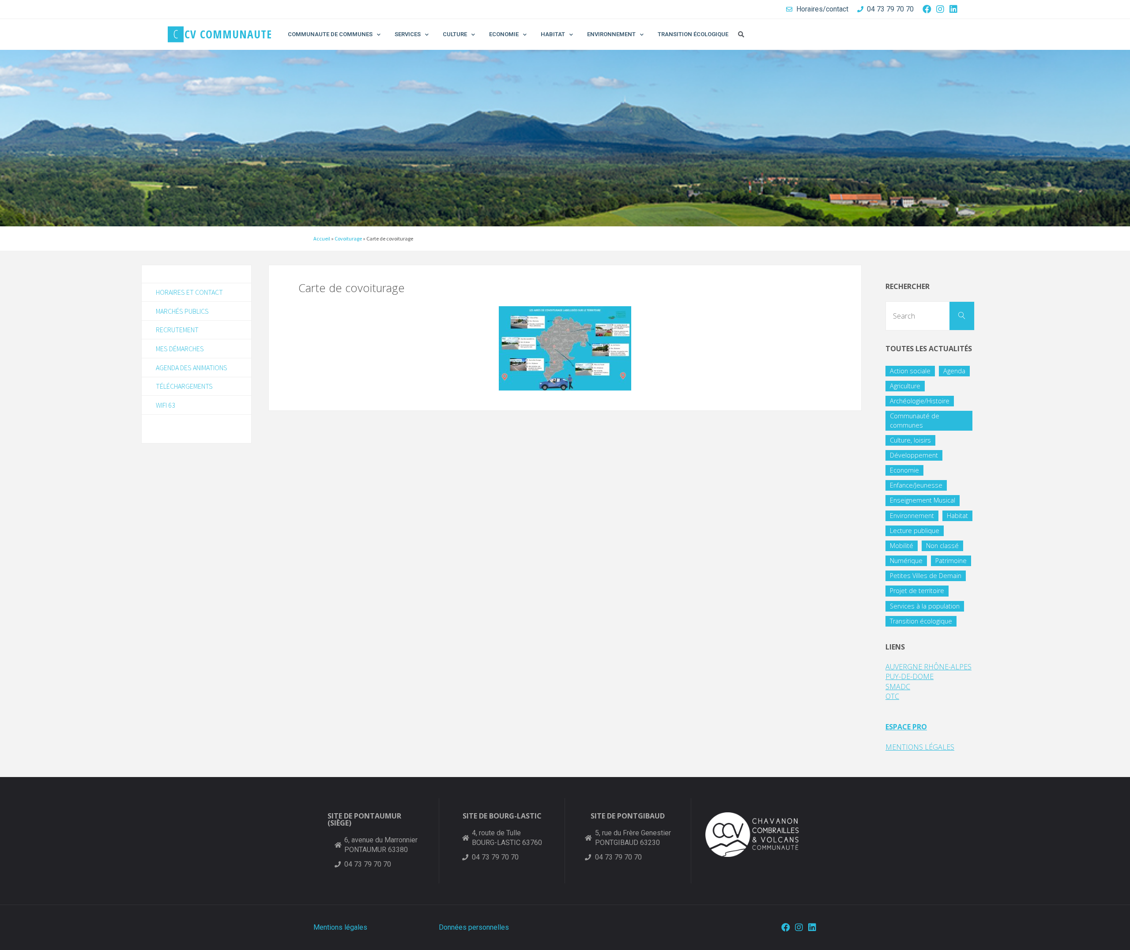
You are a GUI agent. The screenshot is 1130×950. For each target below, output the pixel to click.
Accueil (321, 238)
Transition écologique (921, 621)
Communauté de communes (914, 420)
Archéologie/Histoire (919, 401)
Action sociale (910, 371)
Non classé (942, 545)
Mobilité (901, 545)
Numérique (906, 560)
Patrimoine (951, 560)
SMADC (897, 686)
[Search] (961, 316)
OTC (892, 696)
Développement (914, 455)
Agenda (954, 371)
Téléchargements (184, 386)
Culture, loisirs (910, 440)
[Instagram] (940, 9)
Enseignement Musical (922, 500)
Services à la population (925, 606)
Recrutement (177, 329)
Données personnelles (474, 927)
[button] (741, 34)
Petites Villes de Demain (925, 575)
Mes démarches (180, 348)
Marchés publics (182, 311)
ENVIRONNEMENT (611, 34)
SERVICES (408, 34)
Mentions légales (340, 927)
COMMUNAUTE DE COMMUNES (330, 34)
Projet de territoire (917, 590)
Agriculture (905, 386)
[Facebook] (927, 9)
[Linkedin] (953, 9)
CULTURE (455, 34)
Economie (904, 470)
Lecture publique (914, 530)
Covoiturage (348, 238)
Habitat (957, 515)
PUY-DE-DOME (909, 676)
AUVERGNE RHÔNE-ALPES (928, 667)
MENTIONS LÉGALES (919, 747)
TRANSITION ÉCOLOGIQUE (693, 34)
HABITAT (553, 34)
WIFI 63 (165, 405)
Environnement (912, 515)
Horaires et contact (189, 292)
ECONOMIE (504, 34)
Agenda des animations (191, 367)
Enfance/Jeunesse (916, 485)
